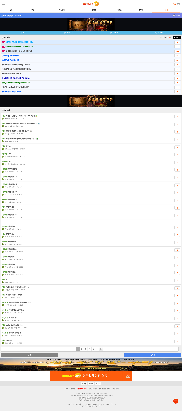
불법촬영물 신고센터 (104, 389)
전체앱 (98, 384)
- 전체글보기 (19, 15)
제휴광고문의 (115, 389)
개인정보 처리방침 (81, 389)
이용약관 (72, 389)
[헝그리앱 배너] (91, 364)
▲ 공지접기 (177, 37)
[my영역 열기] (3, 3)
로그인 (84, 384)
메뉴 (24, 32)
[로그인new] (178, 3)
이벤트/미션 (69, 32)
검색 (29, 355)
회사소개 (66, 389)
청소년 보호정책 (93, 389)
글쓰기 (178, 15)
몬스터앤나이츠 (7, 15)
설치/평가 (115, 32)
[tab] (23, 33)
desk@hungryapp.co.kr (98, 397)
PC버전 (91, 384)
